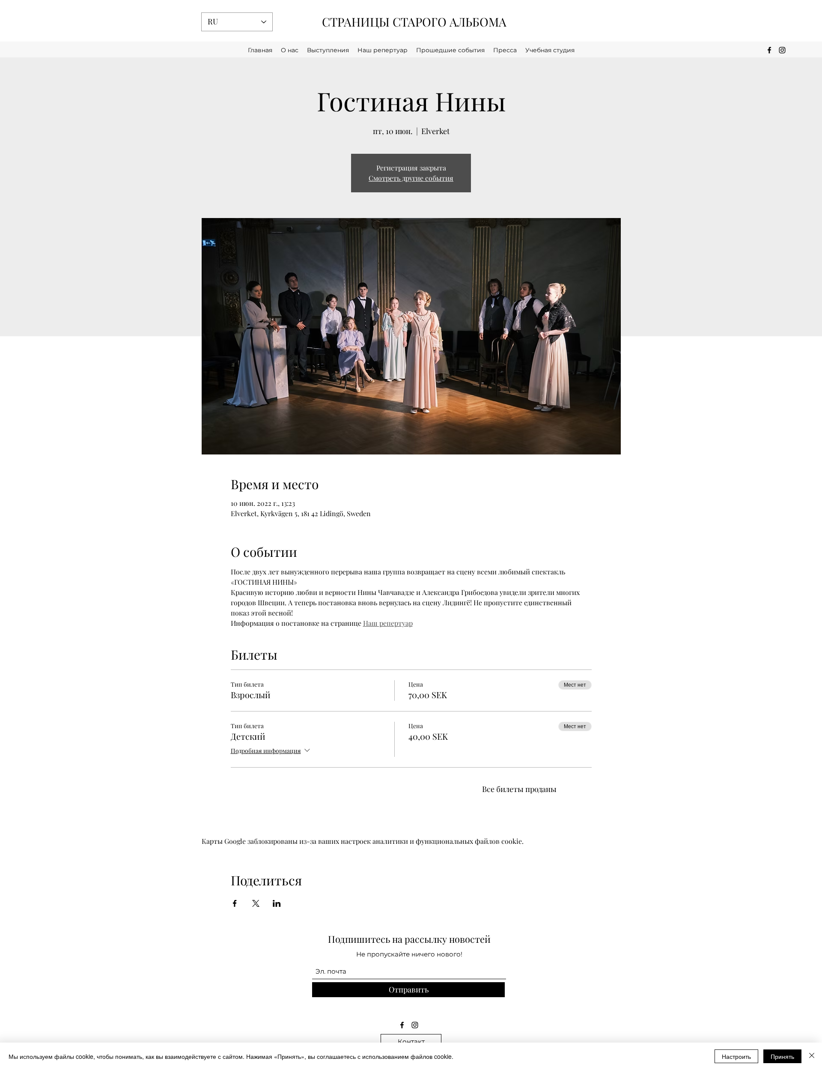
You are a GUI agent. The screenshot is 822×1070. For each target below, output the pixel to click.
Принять (782, 1056)
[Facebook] (402, 1025)
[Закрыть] (812, 1056)
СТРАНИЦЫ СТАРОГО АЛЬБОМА (414, 22)
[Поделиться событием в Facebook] (235, 903)
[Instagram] (415, 1025)
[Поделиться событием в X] (256, 903)
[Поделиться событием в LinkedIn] (277, 903)
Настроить (736, 1056)
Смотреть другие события (411, 177)
